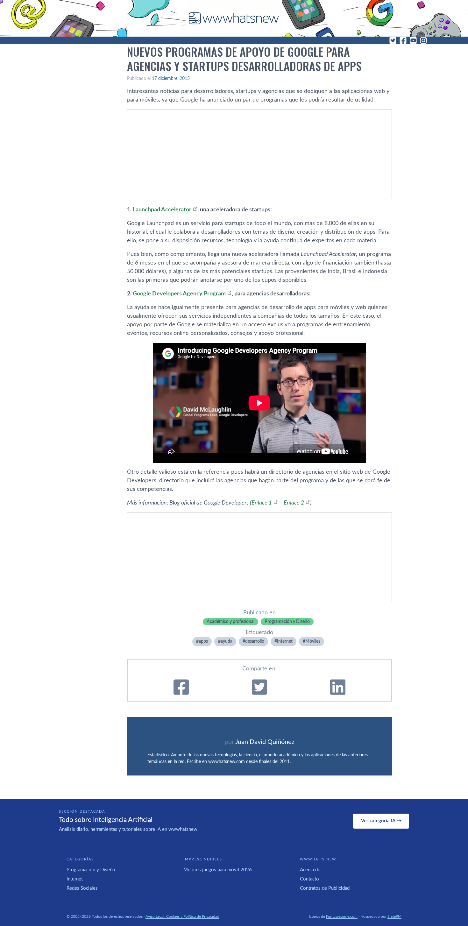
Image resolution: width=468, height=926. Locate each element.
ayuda (226, 641)
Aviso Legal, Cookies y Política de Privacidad (182, 916)
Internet (285, 641)
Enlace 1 (262, 503)
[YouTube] (413, 40)
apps (203, 641)
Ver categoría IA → (381, 820)
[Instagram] (423, 40)
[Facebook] (403, 40)
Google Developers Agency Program (179, 294)
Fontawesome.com (342, 916)
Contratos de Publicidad (325, 888)
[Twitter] (393, 40)
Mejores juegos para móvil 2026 (217, 869)
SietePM (394, 916)
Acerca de (310, 869)
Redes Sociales (82, 888)
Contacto (309, 879)
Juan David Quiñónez (264, 742)
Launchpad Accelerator (162, 210)
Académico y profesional (230, 621)
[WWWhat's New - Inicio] (234, 18)
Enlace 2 (294, 503)
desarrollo (254, 641)
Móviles (312, 641)
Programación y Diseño (287, 621)
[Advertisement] (259, 154)
